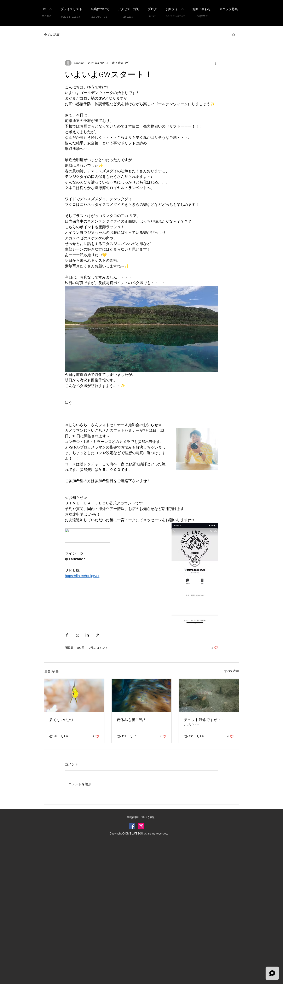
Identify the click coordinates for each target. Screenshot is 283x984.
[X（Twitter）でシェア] (77, 635)
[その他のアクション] (215, 62)
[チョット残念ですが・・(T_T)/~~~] (209, 695)
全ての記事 (52, 34)
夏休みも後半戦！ (131, 720)
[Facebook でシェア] (67, 635)
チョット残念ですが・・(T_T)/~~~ (204, 722)
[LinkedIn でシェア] (87, 635)
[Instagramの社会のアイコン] (141, 826)
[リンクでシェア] (97, 635)
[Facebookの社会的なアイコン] (132, 826)
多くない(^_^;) (61, 720)
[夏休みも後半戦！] (142, 695)
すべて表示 (231, 671)
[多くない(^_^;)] (74, 695)
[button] (234, 34)
